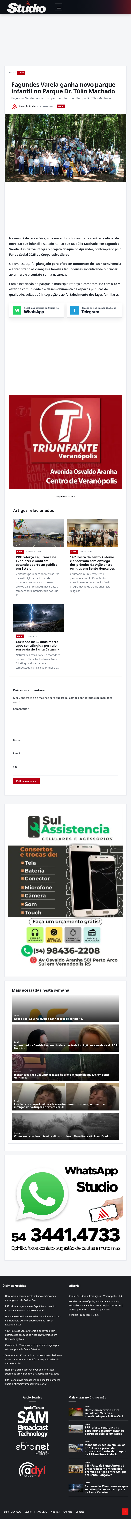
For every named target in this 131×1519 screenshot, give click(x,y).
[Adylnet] (32, 1469)
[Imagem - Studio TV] (65, 1206)
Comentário (21, 709)
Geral (21, 72)
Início (11, 72)
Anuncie (67, 1511)
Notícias (55, 1511)
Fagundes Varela (65, 496)
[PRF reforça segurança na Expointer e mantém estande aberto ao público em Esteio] (38, 533)
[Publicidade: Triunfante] (65, 442)
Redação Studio (27, 106)
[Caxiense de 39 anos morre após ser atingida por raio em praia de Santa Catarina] (38, 618)
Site (15, 767)
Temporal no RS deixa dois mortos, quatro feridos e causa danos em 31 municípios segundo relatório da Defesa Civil (33, 1359)
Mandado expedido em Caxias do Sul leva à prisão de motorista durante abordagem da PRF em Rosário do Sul (32, 1320)
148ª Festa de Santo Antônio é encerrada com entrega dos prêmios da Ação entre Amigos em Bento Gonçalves (92, 563)
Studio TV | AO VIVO (36, 1511)
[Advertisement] (65, 38)
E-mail (16, 753)
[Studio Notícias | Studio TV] (26, 7)
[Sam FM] (32, 1421)
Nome (16, 740)
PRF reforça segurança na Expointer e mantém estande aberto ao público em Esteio (36, 563)
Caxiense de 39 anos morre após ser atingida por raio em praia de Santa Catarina (37, 645)
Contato (80, 1511)
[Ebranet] (32, 1448)
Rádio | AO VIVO (12, 1511)
